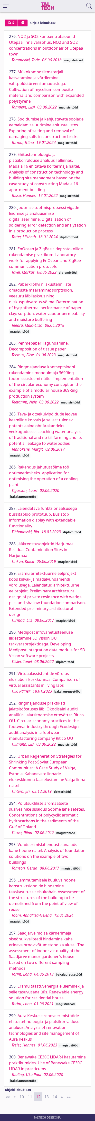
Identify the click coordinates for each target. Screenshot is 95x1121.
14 (55, 1096)
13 (46, 1096)
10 (21, 1096)
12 (38, 1096)
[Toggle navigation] (6, 6)
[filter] (11, 23)
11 (30, 1096)
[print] (23, 23)
